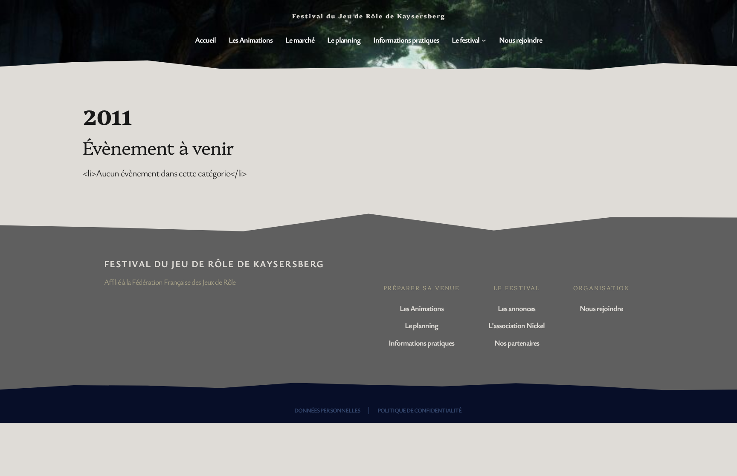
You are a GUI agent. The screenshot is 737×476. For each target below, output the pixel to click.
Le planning (421, 325)
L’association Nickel (516, 325)
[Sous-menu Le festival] (484, 40)
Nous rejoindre (601, 308)
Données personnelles (327, 410)
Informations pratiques (421, 343)
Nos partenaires (516, 343)
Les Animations (422, 308)
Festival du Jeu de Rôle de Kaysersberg (214, 263)
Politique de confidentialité (419, 410)
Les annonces (516, 308)
